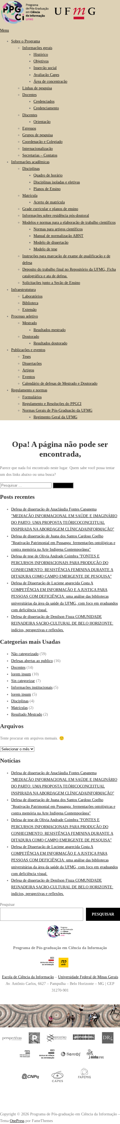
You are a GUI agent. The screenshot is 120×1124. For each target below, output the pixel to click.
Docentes (29, 94)
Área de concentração (50, 81)
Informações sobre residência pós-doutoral (55, 215)
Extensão (29, 309)
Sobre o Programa (25, 41)
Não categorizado (25, 654)
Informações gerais (37, 48)
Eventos (28, 376)
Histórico (40, 54)
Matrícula (29, 195)
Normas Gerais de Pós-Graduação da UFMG (57, 410)
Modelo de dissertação (50, 242)
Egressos (29, 128)
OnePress (17, 1120)
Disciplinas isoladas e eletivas (56, 182)
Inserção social (45, 68)
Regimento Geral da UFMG (55, 417)
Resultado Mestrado (26, 714)
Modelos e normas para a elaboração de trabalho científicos (69, 222)
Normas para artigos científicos (58, 229)
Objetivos (41, 61)
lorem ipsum (21, 674)
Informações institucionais (31, 687)
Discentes (29, 115)
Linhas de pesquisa (37, 88)
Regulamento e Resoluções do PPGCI (51, 403)
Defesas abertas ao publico (32, 660)
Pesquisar (7, 904)
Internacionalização (37, 148)
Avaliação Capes (46, 74)
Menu (4, 30)
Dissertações (32, 363)
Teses (26, 356)
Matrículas (19, 707)
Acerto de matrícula (49, 202)
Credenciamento (46, 108)
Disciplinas (31, 168)
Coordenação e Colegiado (42, 141)
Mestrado (29, 323)
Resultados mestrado (49, 330)
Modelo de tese (45, 249)
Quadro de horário (48, 175)
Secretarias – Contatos (39, 155)
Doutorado (30, 336)
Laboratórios (32, 296)
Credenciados (43, 101)
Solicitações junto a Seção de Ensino (51, 282)
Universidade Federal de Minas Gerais (88, 977)
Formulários (32, 397)
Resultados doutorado (50, 343)
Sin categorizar (23, 680)
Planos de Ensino (47, 189)
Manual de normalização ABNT (58, 235)
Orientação (42, 121)
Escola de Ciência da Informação (28, 977)
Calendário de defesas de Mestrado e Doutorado (59, 383)
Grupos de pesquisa (37, 135)
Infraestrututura (23, 289)
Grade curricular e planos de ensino (50, 209)
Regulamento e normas (29, 390)
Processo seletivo (24, 316)
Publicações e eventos (28, 350)
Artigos (28, 370)
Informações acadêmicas (30, 162)
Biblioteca (30, 303)
